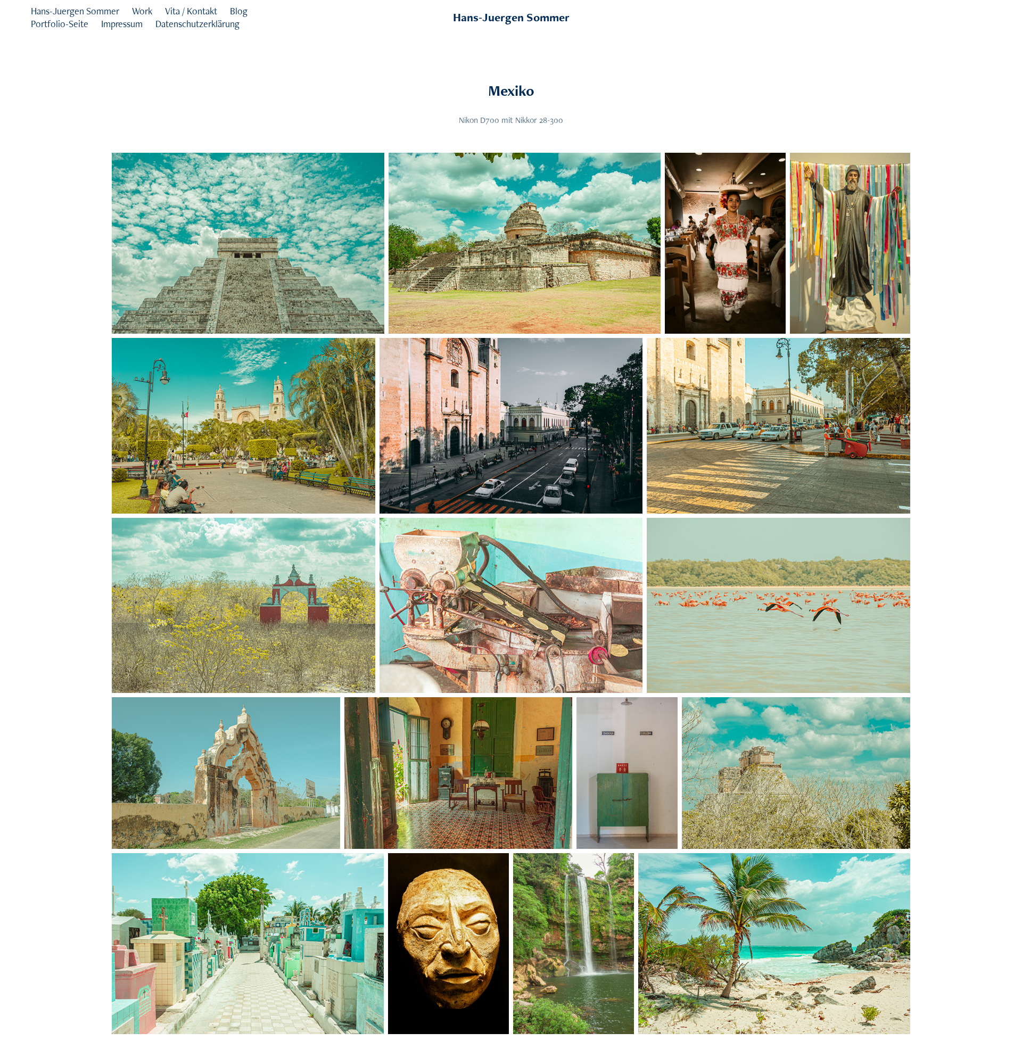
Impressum (122, 24)
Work (142, 11)
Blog (239, 11)
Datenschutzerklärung (197, 24)
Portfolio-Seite (59, 24)
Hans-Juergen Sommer (75, 11)
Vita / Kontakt (191, 11)
